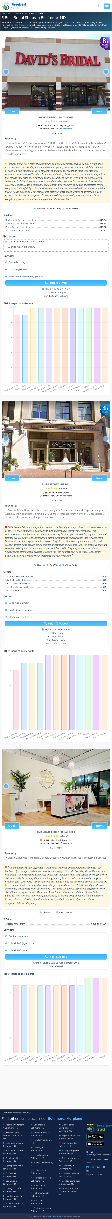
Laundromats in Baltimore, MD (39, 1156)
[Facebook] (87, 1167)
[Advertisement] (56, 1089)
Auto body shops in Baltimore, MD (12, 1144)
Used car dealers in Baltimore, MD (69, 1175)
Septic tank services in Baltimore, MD (70, 1137)
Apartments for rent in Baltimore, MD (13, 1126)
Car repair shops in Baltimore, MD (12, 1167)
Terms (100, 1174)
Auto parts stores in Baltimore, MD (13, 1152)
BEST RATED (7, 14)
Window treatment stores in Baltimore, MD (69, 1191)
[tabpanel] (56, 72)
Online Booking (17, 262)
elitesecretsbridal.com (21, 617)
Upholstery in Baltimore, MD (66, 1167)
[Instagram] (98, 1167)
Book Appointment (19, 602)
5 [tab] (60, 104)
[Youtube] (104, 1167)
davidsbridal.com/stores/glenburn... (26, 276)
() (63, 121)
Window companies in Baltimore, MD (69, 1182)
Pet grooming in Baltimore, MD (40, 1194)
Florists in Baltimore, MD (42, 1164)
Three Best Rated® (54, 1216)
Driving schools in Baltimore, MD (12, 1190)
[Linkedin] (87, 1170)
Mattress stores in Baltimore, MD (41, 1179)
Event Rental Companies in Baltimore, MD (66, 1127)
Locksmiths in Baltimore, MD (39, 1172)
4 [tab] (59, 819)
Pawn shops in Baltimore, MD (39, 1187)
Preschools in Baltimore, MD (38, 1202)
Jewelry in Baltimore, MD (37, 1149)
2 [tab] (53, 104)
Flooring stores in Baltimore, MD (12, 1197)
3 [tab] (55, 104)
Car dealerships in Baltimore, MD (12, 1159)
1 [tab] (52, 819)
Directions (67, 128)
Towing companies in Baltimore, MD (69, 1152)
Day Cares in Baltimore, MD (10, 1182)
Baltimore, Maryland (65, 1118)
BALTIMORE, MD (21, 14)
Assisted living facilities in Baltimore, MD (12, 1135)
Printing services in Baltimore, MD (41, 1209)
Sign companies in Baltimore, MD (69, 1144)
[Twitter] (93, 1167)
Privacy (90, 1174)
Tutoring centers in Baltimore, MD (69, 1159)
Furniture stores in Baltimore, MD (12, 1205)
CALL (12, 111)
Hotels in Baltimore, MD (41, 1141)
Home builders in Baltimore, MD (40, 1134)
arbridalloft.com (18, 950)
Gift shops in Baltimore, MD (38, 1126)
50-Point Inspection (20, 25)
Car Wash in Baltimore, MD (9, 1175)
